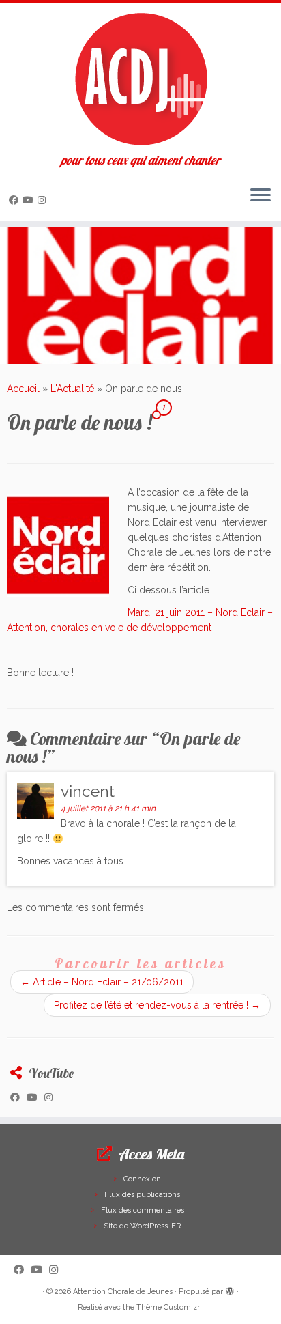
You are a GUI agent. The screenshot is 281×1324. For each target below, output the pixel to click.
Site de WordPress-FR (142, 1226)
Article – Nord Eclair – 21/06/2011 (101, 981)
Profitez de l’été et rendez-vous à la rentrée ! (157, 1005)
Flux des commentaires (142, 1210)
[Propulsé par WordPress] (230, 1289)
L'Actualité (72, 388)
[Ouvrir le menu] (260, 196)
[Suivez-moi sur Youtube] (30, 200)
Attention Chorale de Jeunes (123, 1291)
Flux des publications (142, 1194)
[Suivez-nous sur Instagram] (44, 200)
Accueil (23, 388)
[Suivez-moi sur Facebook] (16, 200)
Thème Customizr (168, 1307)
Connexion (142, 1178)
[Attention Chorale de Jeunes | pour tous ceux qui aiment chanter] (140, 78)
